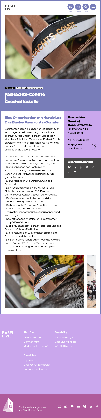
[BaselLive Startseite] (11, 8)
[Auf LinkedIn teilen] (69, 172)
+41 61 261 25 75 (78, 140)
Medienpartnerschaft (36, 346)
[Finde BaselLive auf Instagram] (59, 406)
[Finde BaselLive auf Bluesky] (84, 406)
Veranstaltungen (64, 337)
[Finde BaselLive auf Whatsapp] (65, 406)
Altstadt (10, 88)
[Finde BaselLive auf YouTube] (72, 406)
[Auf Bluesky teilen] (69, 167)
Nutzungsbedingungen (37, 369)
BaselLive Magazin (65, 341)
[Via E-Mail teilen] (75, 172)
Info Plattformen (64, 346)
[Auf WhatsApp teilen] (92, 167)
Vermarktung (32, 341)
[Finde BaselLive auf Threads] (91, 406)
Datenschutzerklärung (37, 364)
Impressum (30, 360)
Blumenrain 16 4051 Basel (80, 125)
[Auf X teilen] (87, 167)
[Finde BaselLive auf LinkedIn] (78, 406)
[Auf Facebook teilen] (81, 167)
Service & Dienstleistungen (29, 88)
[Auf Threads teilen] (75, 167)
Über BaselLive (32, 337)
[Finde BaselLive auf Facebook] (97, 406)
